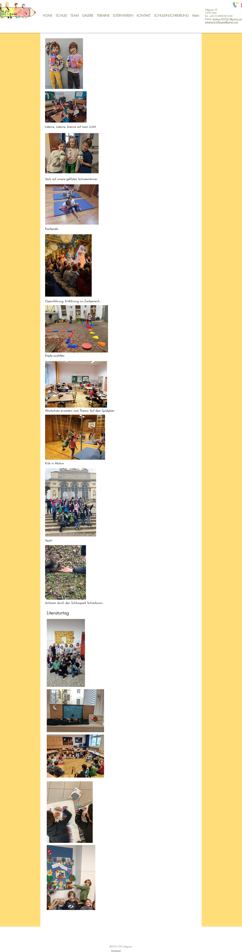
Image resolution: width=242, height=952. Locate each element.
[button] (61, 15)
